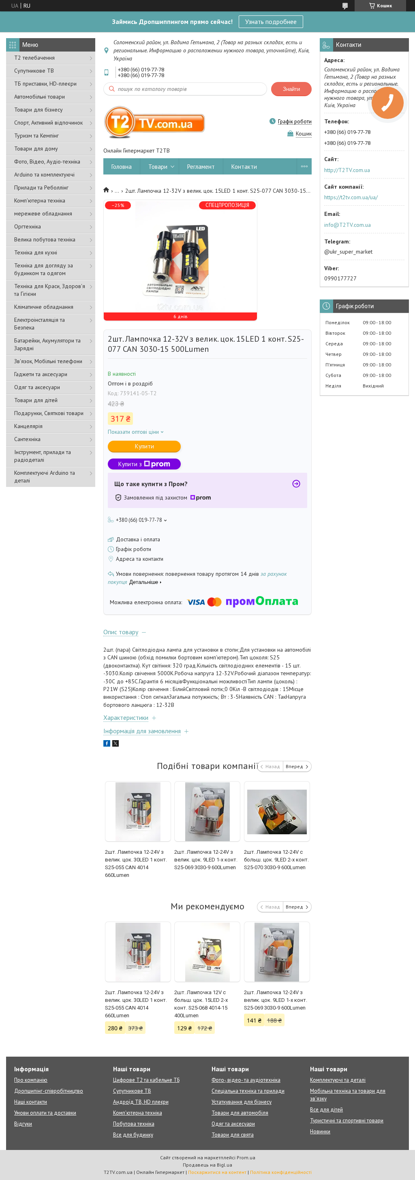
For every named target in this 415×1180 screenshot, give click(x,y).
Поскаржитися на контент (217, 1172)
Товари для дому (36, 148)
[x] (115, 744)
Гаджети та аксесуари (40, 374)
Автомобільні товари (39, 96)
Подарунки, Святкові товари (48, 413)
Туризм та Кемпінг (36, 135)
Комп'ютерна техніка (39, 200)
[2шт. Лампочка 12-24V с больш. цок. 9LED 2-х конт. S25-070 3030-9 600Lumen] (277, 811)
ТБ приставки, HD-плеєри (45, 83)
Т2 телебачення (34, 57)
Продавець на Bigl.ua (207, 1165)
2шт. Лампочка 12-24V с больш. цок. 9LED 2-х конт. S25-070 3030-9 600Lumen (276, 859)
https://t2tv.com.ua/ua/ (351, 197)
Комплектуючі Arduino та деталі (44, 476)
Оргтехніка (27, 226)
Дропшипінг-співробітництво (48, 1090)
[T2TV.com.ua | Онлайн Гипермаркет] (155, 121)
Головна (121, 167)
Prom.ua (246, 1157)
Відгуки (23, 1123)
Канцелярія (28, 426)
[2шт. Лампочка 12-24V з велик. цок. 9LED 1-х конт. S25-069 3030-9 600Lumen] (207, 811)
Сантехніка (27, 439)
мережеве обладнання (43, 213)
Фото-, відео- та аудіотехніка (246, 1080)
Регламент (201, 167)
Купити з (130, 464)
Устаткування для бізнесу (242, 1101)
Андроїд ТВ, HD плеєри (141, 1101)
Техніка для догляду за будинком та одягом (43, 269)
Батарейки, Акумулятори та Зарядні (47, 344)
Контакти (244, 167)
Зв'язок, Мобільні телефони (48, 361)
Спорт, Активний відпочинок (48, 122)
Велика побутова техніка (44, 239)
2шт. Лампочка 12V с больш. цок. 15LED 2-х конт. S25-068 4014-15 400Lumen (201, 1004)
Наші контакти (30, 1101)
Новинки (320, 1131)
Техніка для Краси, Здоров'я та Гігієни (49, 289)
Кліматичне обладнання (43, 306)
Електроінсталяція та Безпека (39, 323)
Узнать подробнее (271, 21)
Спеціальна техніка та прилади (248, 1090)
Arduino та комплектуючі (44, 174)
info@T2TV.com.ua (347, 224)
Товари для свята (233, 1134)
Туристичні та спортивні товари (346, 1120)
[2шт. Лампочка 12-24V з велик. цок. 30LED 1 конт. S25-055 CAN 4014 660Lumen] (138, 811)
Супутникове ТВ (34, 70)
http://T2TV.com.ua (347, 170)
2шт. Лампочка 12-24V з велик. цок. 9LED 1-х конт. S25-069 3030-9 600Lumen (205, 859)
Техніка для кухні (35, 252)
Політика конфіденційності (281, 1172)
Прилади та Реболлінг (41, 187)
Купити (144, 446)
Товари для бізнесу (38, 109)
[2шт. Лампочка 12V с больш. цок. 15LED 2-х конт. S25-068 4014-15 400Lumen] (207, 952)
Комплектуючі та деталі (338, 1080)
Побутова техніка (133, 1123)
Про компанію (30, 1080)
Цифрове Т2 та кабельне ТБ (146, 1080)
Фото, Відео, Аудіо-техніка (47, 161)
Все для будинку (133, 1134)
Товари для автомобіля (240, 1112)
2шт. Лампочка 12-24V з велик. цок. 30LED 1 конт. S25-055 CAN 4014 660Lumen (136, 863)
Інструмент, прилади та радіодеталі (42, 455)
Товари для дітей (36, 400)
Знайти (291, 89)
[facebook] (106, 744)
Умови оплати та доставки (45, 1112)
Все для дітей (326, 1109)
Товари (157, 167)
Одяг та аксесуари (37, 387)
